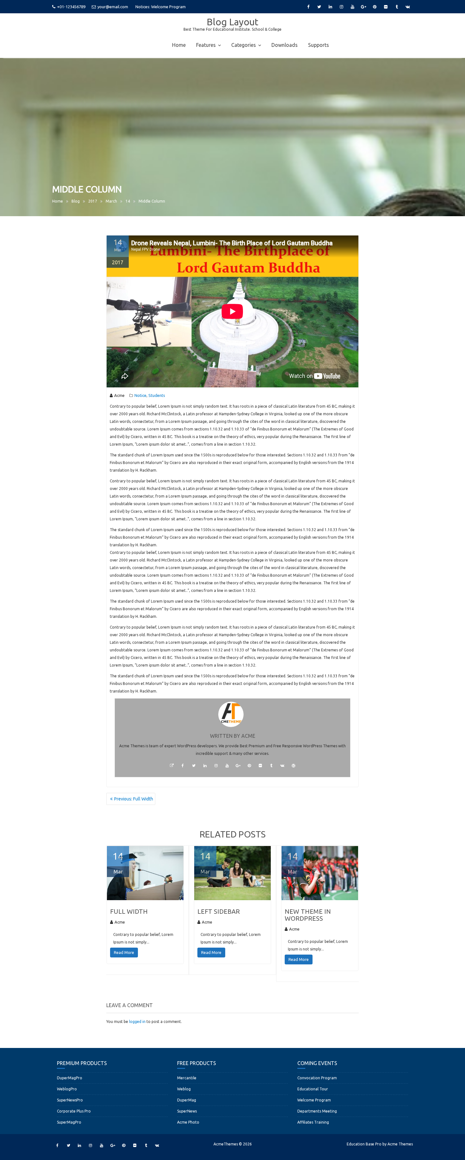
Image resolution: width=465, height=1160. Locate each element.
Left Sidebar (218, 911)
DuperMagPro (69, 1078)
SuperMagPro (69, 1122)
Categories (243, 45)
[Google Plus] (363, 7)
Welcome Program (314, 1100)
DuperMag (186, 1100)
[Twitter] (319, 7)
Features (206, 45)
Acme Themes (400, 1144)
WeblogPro (67, 1089)
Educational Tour (312, 1089)
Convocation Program (171, 6)
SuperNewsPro (70, 1100)
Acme (119, 395)
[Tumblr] (397, 7)
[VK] (408, 7)
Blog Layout (232, 21)
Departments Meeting (317, 1111)
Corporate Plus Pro (74, 1111)
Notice (140, 395)
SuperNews (187, 1111)
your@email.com (112, 6)
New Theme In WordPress (308, 915)
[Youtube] (352, 7)
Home (179, 45)
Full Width (129, 911)
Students (156, 395)
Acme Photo (188, 1122)
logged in (137, 1021)
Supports (318, 45)
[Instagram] (341, 7)
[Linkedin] (330, 7)
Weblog (184, 1089)
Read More (124, 952)
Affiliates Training (313, 1122)
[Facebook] (308, 7)
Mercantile (186, 1078)
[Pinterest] (374, 7)
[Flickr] (386, 7)
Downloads (284, 45)
